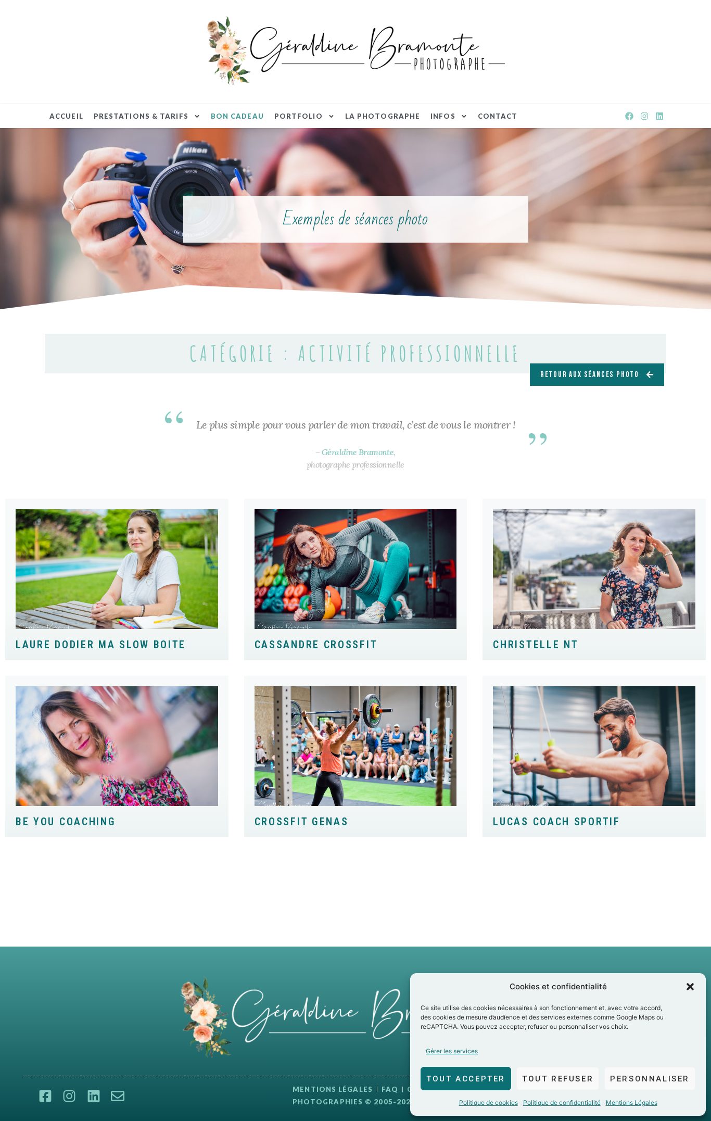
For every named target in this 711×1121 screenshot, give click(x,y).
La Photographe (382, 116)
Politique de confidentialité (562, 1102)
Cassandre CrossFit (316, 644)
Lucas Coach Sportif (556, 821)
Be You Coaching (66, 821)
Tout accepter (465, 1079)
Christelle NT (535, 644)
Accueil (66, 116)
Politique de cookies (488, 1102)
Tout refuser (557, 1079)
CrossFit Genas (302, 821)
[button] (690, 986)
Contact (498, 116)
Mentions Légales (631, 1102)
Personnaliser (650, 1079)
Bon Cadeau (237, 116)
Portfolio (298, 116)
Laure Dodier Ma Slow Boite (101, 644)
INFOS (442, 116)
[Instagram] (644, 116)
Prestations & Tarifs (141, 116)
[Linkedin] (659, 116)
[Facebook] (629, 116)
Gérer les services (452, 1051)
